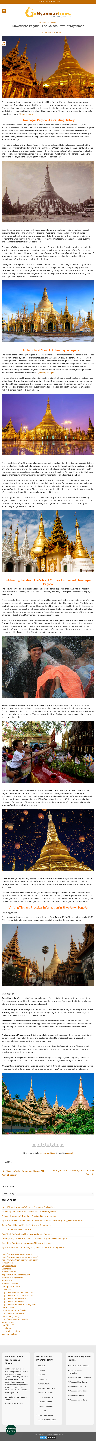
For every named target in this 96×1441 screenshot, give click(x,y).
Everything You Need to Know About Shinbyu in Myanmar (27, 1243)
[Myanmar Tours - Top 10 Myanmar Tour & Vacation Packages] (48, 11)
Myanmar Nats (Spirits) (78, 1382)
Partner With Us (43, 1384)
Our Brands (42, 1379)
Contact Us (41, 1370)
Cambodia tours (9, 1266)
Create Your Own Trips (46, 1397)
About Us (41, 1366)
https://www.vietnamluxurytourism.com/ (20, 1260)
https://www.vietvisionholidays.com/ (18, 1292)
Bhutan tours (7, 1280)
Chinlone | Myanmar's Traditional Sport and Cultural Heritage (29, 1216)
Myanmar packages (45, 372)
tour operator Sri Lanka (12, 1286)
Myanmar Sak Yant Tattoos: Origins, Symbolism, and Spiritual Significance (34, 1247)
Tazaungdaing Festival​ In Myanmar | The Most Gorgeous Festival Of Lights (34, 1238)
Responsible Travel (45, 1393)
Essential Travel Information (75, 1371)
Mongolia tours (8, 1322)
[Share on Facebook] (39, 1145)
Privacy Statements (45, 1415)
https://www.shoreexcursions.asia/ (17, 1254)
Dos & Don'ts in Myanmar (79, 1366)
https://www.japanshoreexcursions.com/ (20, 1257)
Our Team (41, 1375)
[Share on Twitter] (43, 1145)
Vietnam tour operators (12, 1277)
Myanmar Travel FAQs (46, 1388)
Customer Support (44, 1402)
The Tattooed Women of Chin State (17, 1229)
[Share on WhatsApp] (34, 1145)
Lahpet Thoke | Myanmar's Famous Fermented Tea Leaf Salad (29, 1207)
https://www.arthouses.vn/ (13, 1313)
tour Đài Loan (8, 1307)
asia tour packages (10, 1334)
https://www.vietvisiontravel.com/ (16, 1274)
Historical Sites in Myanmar (80, 1377)
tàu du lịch (6, 1289)
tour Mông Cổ (8, 1325)
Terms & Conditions (45, 1406)
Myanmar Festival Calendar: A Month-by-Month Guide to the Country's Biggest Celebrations (42, 1220)
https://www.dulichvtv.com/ (14, 1298)
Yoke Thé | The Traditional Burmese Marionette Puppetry (27, 1234)
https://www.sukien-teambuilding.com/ (19, 1304)
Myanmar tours (26, 114)
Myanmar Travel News (78, 1400)
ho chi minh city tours (11, 1331)
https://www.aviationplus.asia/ (15, 1319)
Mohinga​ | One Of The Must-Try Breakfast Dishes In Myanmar (29, 1211)
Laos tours (6, 1268)
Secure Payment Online (46, 1420)
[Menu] (4, 11)
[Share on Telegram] (62, 1145)
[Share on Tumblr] (57, 1145)
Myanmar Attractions (77, 1386)
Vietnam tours (8, 1263)
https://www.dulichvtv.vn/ (13, 1301)
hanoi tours (7, 1328)
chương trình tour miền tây (14, 1310)
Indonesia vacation (10, 1283)
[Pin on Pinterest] (52, 1145)
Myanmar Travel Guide (48, 22)
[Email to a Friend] (48, 1145)
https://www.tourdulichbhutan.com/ (18, 1295)
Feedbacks (41, 1411)
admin (59, 33)
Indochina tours (9, 1271)
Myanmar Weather (76, 1395)
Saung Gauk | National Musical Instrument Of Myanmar (26, 1225)
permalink (69, 1153)
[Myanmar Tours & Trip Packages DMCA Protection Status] (48, 1437)
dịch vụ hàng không (10, 1316)
